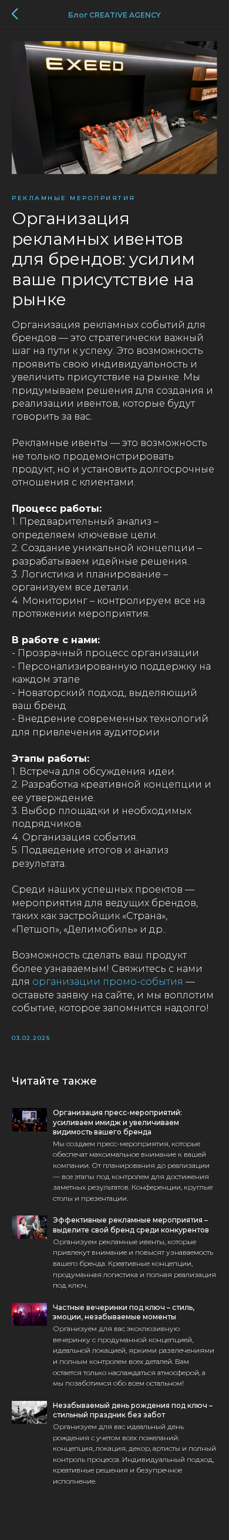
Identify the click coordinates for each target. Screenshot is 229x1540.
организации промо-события (107, 981)
